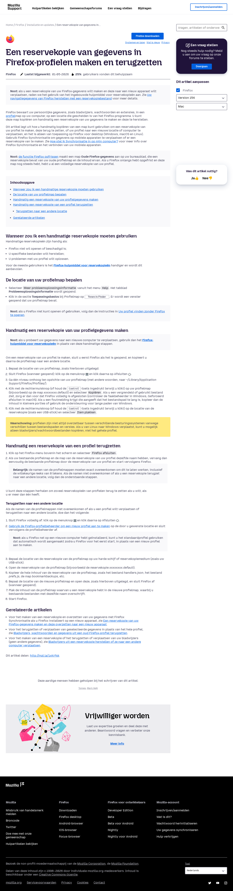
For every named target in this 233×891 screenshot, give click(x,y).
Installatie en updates (40, 25)
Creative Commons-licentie (58, 874)
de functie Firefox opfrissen (38, 156)
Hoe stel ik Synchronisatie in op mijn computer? (84, 141)
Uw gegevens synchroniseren (177, 830)
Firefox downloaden (147, 36)
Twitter (11, 827)
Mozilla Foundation (125, 863)
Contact (99, 882)
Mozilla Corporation (91, 863)
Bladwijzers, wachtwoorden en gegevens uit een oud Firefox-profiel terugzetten (70, 633)
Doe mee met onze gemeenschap (18, 835)
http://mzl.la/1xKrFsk (44, 655)
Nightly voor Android (122, 836)
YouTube (217, 883)
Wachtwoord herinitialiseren (177, 823)
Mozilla (15, 785)
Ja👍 (195, 178)
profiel (10, 116)
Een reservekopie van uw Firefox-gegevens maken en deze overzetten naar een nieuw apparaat (74, 622)
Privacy (165, 42)
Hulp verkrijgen (167, 836)
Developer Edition (120, 810)
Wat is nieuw (153, 42)
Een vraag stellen (120, 8)
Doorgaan (202, 66)
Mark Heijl (92, 688)
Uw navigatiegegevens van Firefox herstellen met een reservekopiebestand (81, 96)
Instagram (225, 883)
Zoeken (223, 28)
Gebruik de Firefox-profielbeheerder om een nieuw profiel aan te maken (59, 526)
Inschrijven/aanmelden (208, 7)
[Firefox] (10, 39)
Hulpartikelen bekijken (48, 8)
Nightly (113, 830)
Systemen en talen (135, 42)
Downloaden (68, 810)
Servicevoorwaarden (41, 882)
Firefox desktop (70, 817)
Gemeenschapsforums (86, 8)
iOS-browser (68, 830)
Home (9, 25)
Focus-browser (69, 836)
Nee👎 (207, 178)
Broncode (12, 820)
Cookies (82, 882)
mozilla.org (14, 882)
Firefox (19, 25)
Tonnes (82, 688)
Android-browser (71, 823)
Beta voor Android (120, 823)
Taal (187, 863)
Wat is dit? (164, 817)
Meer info (117, 743)
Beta (111, 817)
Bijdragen (144, 8)
